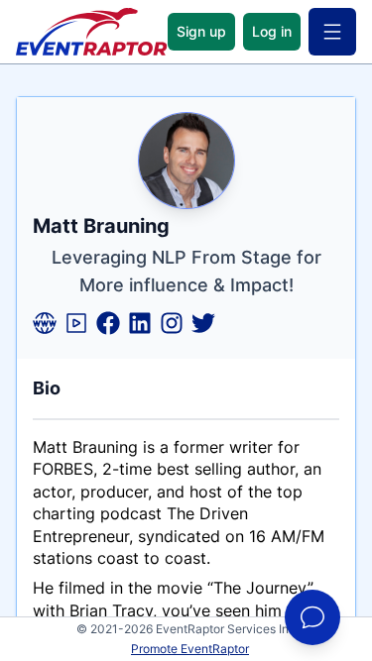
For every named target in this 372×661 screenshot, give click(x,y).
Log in (272, 31)
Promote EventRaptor (190, 648)
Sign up (201, 31)
